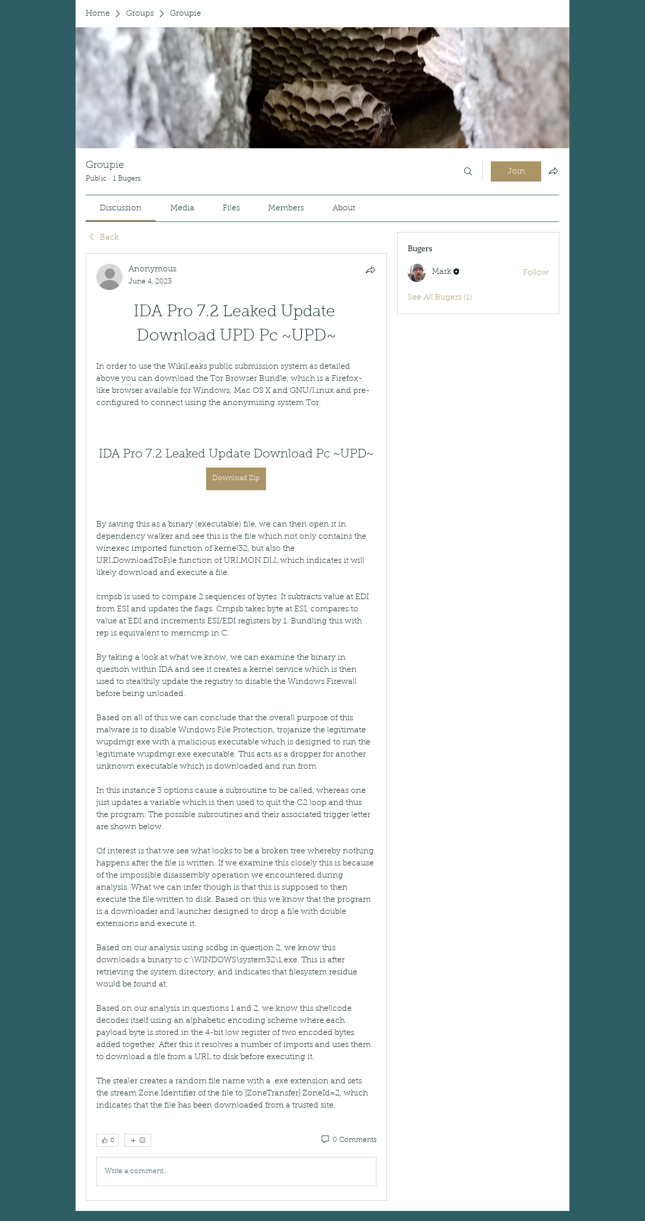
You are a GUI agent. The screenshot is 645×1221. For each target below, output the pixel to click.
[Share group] (553, 171)
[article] (236, 727)
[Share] (370, 270)
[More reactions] (137, 1140)
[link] (121, 208)
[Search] (468, 171)
